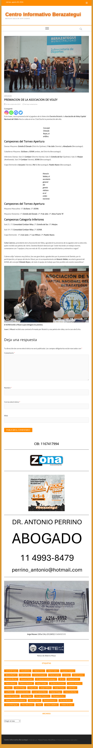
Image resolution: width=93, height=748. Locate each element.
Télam (39, 705)
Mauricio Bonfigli (70, 692)
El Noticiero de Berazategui (46, 679)
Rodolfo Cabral (34, 700)
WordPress (51, 740)
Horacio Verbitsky (75, 683)
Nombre (8, 388)
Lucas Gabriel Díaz (39, 692)
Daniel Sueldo (78, 675)
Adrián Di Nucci (11, 671)
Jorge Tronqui (59, 688)
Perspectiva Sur (58, 696)
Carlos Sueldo (54, 675)
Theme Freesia (42, 740)
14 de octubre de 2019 (12, 104)
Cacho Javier (24, 675)
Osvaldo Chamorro (42, 696)
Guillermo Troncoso (57, 683)
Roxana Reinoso (65, 700)
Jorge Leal (32, 688)
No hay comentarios (31, 104)
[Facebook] (16, 112)
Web (6, 416)
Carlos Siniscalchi (39, 675)
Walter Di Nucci (67, 705)
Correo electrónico (12, 402)
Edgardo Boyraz (11, 679)
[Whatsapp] (11, 112)
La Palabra (9, 692)
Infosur (8, 688)
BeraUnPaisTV (11, 675)
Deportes (8, 95)
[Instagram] (6, 112)
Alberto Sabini (52, 671)
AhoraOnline (25, 671)
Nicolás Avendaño (12, 696)
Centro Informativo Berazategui (43, 14)
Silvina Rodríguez (11, 705)
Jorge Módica (45, 688)
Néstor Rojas (27, 696)
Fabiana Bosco (11, 683)
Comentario (9, 353)
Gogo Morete (41, 683)
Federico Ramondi (26, 683)
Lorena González (23, 692)
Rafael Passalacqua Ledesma (15, 700)
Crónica (66, 675)
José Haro (72, 688)
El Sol (62, 679)
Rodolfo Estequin (50, 700)
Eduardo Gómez (26, 679)
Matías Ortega (55, 692)
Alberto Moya (38, 671)
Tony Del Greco (27, 705)
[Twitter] (21, 112)
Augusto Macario (68, 671)
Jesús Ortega (19, 688)
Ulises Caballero (51, 705)
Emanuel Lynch (73, 679)
